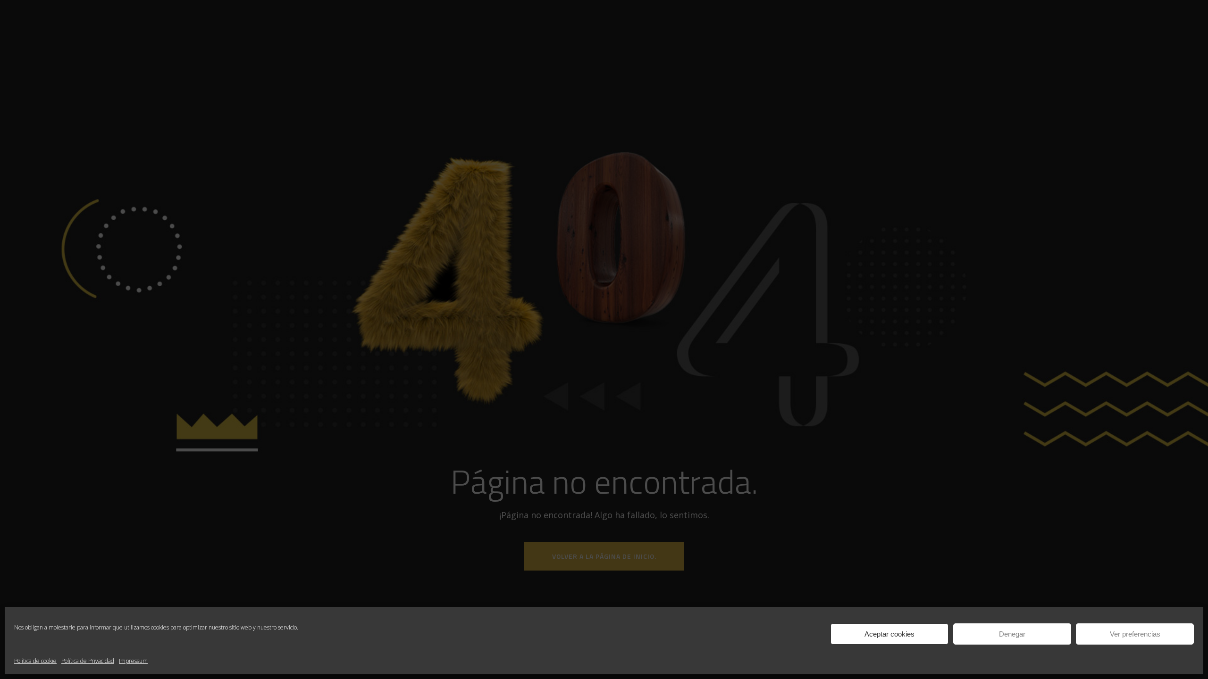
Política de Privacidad (87, 661)
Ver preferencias (1135, 634)
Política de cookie (35, 661)
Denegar (1012, 634)
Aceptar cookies (889, 634)
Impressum (133, 661)
